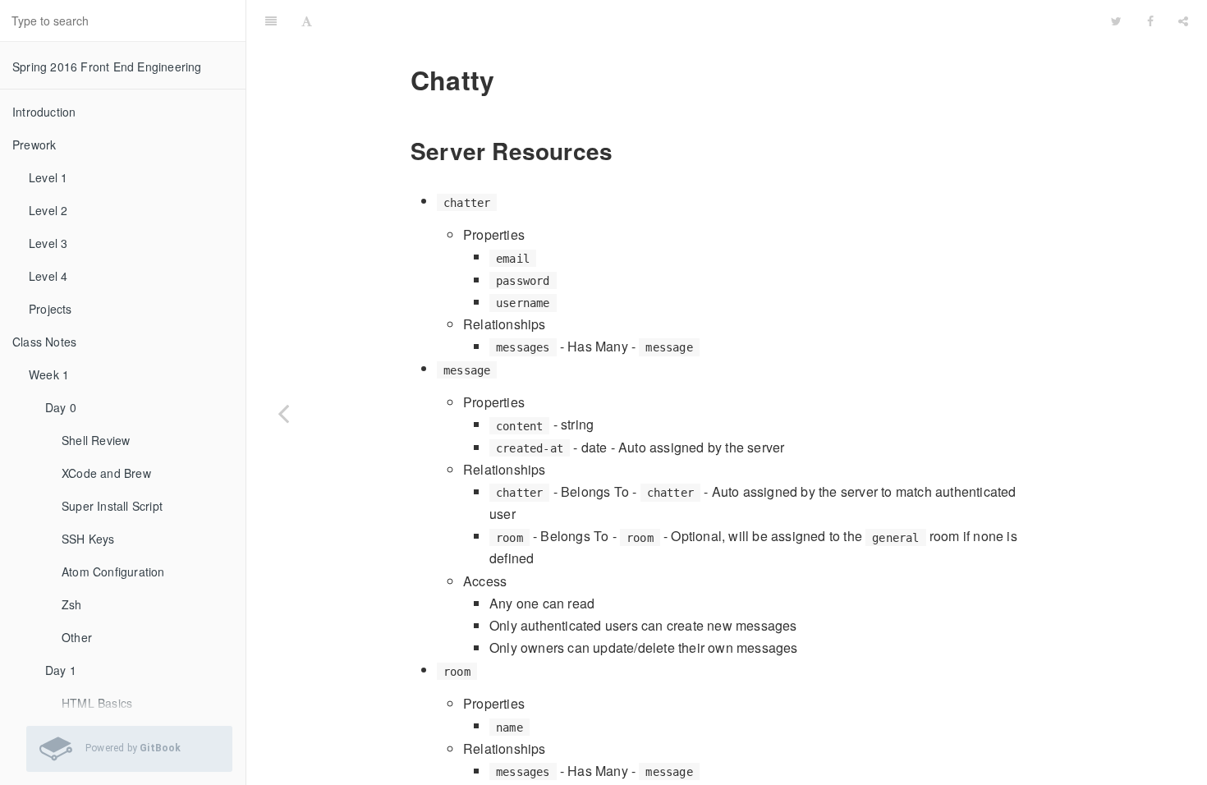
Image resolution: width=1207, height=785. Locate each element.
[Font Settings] (306, 20)
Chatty (711, 20)
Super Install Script (112, 506)
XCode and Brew (106, 473)
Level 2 (48, 210)
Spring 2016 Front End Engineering (107, 66)
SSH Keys (88, 538)
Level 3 (48, 243)
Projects (50, 309)
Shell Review (96, 440)
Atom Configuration (113, 571)
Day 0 (60, 407)
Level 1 (48, 177)
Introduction (44, 111)
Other (77, 637)
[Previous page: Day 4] (283, 413)
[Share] (1183, 20)
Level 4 (48, 276)
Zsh (72, 604)
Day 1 (60, 670)
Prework (34, 144)
